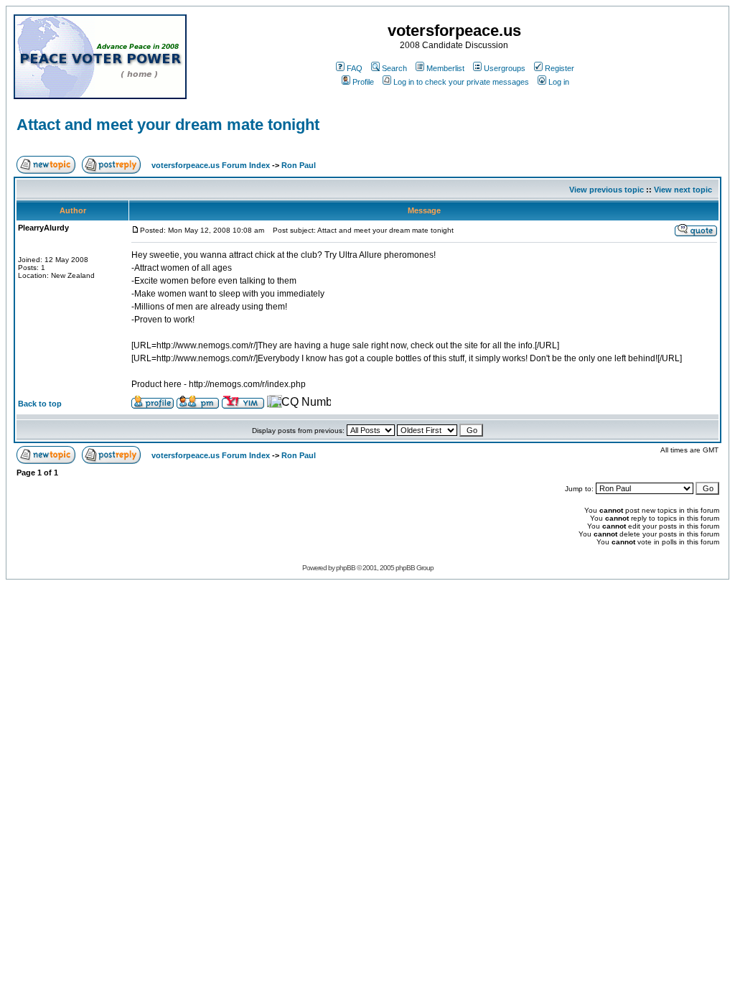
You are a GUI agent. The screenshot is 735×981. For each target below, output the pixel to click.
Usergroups (504, 68)
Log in (558, 82)
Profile (363, 82)
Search (394, 68)
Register (559, 68)
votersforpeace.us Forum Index (210, 165)
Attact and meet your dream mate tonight (168, 125)
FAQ (354, 68)
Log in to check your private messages (461, 82)
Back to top (40, 403)
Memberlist (445, 68)
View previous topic (606, 189)
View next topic (683, 189)
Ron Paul (298, 165)
